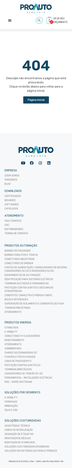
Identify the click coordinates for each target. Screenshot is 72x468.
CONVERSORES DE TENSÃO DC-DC (24, 373)
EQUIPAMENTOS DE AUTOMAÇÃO (22, 275)
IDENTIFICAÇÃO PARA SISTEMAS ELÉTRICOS (29, 279)
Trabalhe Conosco (16, 233)
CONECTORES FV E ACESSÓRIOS (22, 336)
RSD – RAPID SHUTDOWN (18, 381)
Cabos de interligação (19, 430)
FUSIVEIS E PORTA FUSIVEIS (20, 356)
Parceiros (11, 179)
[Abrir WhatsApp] (63, 459)
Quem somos (12, 175)
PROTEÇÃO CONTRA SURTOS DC (23, 365)
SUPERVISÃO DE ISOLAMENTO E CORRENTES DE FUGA (34, 303)
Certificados (13, 196)
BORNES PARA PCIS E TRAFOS (21, 254)
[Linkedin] (49, 163)
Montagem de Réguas (18, 438)
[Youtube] (23, 163)
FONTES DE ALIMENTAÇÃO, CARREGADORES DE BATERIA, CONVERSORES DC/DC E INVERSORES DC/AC (36, 269)
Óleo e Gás (11, 410)
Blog (8, 184)
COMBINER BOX (13, 348)
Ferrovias (11, 401)
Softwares (12, 204)
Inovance (10, 200)
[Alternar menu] (10, 20)
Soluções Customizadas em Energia (27, 446)
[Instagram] (40, 163)
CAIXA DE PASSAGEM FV (18, 361)
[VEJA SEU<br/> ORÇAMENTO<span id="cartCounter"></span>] (49, 20)
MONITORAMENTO (14, 340)
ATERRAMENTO (13, 312)
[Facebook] (31, 163)
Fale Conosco (13, 220)
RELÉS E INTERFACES (16, 299)
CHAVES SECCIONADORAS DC (21, 352)
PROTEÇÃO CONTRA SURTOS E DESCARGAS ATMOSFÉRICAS (29, 289)
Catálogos (11, 208)
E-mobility (11, 397)
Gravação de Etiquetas (19, 434)
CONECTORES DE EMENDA (19, 263)
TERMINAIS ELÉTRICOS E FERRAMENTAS (27, 283)
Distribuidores (14, 229)
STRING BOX (11, 327)
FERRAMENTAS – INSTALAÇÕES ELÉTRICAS (28, 377)
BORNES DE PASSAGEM (17, 250)
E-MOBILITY (11, 331)
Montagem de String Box (20, 442)
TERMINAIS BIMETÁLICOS (18, 369)
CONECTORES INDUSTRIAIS (20, 259)
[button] (39, 20)
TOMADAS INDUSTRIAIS (17, 307)
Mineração (11, 405)
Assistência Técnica (17, 425)
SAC (7, 225)
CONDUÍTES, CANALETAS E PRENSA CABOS (28, 295)
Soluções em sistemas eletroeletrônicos (31, 450)
